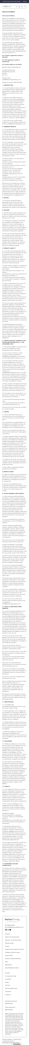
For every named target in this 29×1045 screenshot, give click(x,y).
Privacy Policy (17, 1039)
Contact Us (8, 994)
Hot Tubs (7, 973)
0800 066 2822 (11, 925)
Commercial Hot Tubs (10, 976)
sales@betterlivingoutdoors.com (15, 927)
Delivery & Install (9, 943)
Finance (7, 946)
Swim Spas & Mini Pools (11, 988)
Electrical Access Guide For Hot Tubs (14, 949)
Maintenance (8, 964)
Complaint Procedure (7, 1041)
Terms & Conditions (7, 1039)
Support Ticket (9, 955)
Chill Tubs (7, 985)
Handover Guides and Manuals (13, 958)
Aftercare (7, 934)
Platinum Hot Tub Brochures (12, 937)
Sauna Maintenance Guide (12, 967)
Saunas (7, 982)
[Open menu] (24, 7)
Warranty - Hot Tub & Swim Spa (13, 940)
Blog (6, 961)
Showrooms (8, 991)
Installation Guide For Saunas (12, 952)
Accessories (8, 979)
